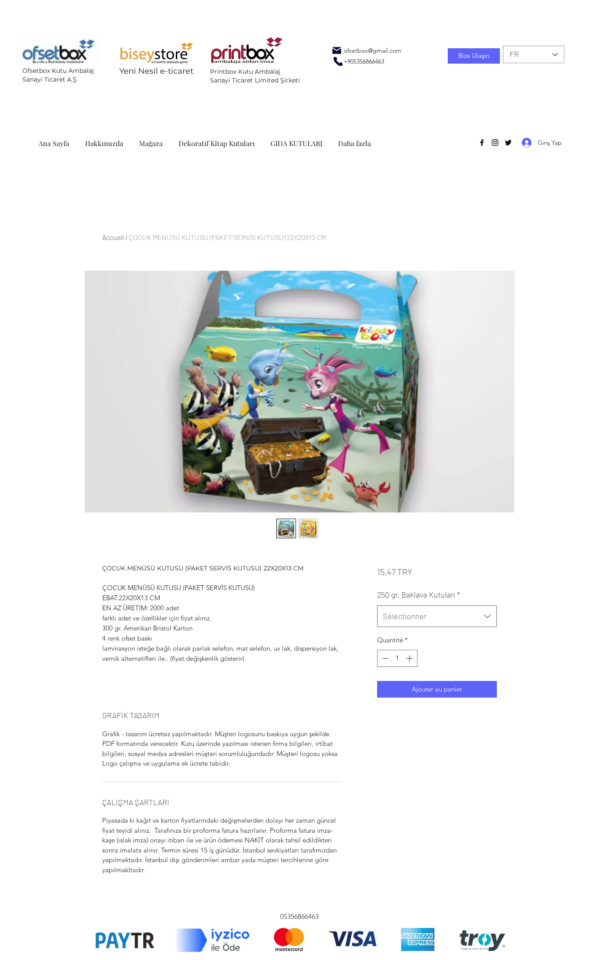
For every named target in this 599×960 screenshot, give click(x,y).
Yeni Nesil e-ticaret (156, 71)
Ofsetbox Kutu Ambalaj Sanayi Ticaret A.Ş (58, 75)
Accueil (113, 237)
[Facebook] (482, 142)
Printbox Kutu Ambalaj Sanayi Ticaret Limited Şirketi (255, 76)
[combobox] (437, 616)
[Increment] (410, 658)
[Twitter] (508, 142)
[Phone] (338, 61)
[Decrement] (384, 658)
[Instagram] (495, 142)
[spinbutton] (397, 658)
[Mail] (336, 50)
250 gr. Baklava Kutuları (418, 594)
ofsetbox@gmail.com (372, 50)
